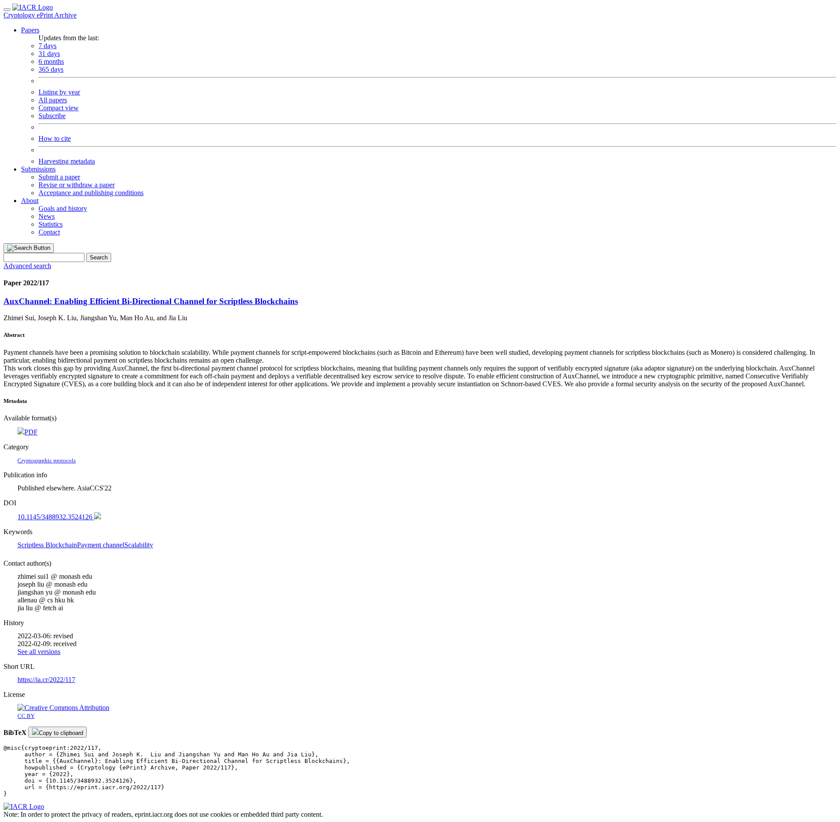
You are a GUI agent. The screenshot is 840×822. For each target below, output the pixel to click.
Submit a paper (59, 177)
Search (99, 257)
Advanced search (27, 265)
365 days (50, 69)
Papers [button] (30, 30)
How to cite (54, 138)
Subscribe (52, 115)
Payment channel (100, 545)
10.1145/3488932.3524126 (56, 517)
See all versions (39, 651)
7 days (47, 45)
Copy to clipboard (61, 733)
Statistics (50, 224)
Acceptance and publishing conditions (91, 192)
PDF (31, 432)
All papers (52, 100)
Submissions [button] (38, 169)
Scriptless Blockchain (47, 545)
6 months (51, 61)
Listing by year (59, 92)
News (46, 216)
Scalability (138, 545)
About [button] (29, 200)
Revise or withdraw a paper (76, 185)
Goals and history (62, 208)
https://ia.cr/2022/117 (46, 679)
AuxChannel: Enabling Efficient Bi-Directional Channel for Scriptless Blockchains (151, 301)
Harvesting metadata (66, 161)
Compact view (58, 108)
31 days (49, 53)
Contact (49, 232)
